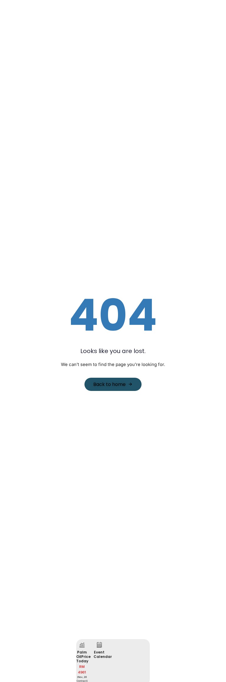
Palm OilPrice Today (83, 656)
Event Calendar (103, 654)
